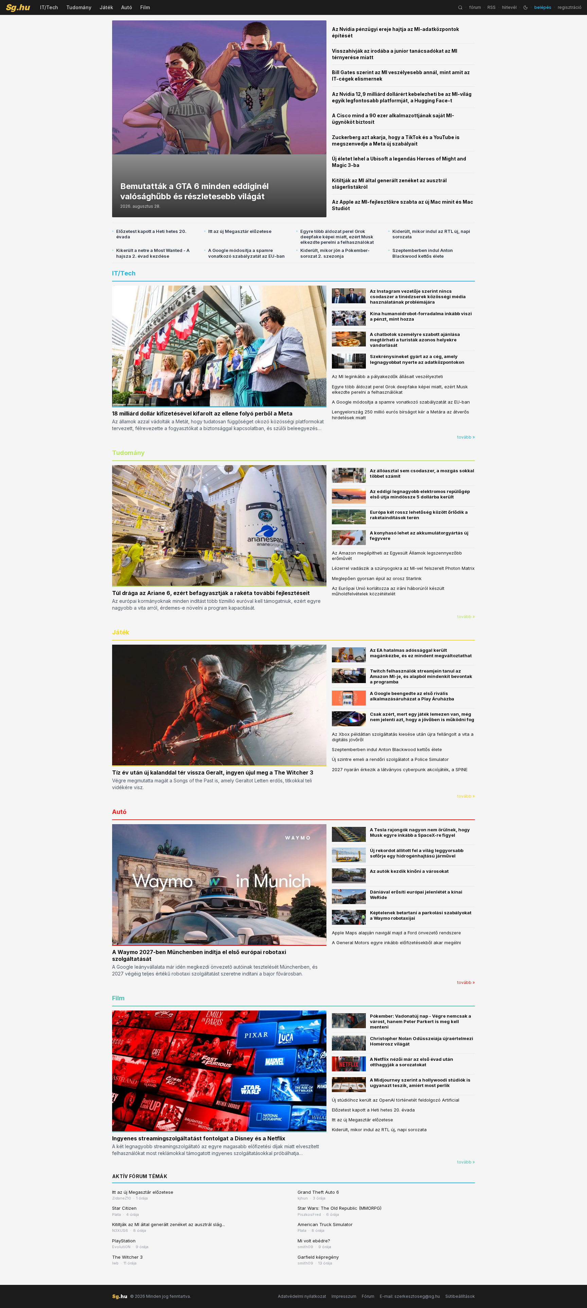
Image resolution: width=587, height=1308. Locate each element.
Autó (126, 7)
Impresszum (344, 1296)
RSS (491, 7)
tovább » (466, 437)
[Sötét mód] (525, 7)
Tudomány (78, 7)
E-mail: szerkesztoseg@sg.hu (410, 1296)
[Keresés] (460, 7)
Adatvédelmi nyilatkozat (302, 1296)
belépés (542, 7)
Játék (106, 7)
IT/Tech (49, 7)
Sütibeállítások (460, 1296)
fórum (475, 7)
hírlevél (509, 7)
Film (145, 7)
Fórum (368, 1296)
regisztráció (570, 7)
